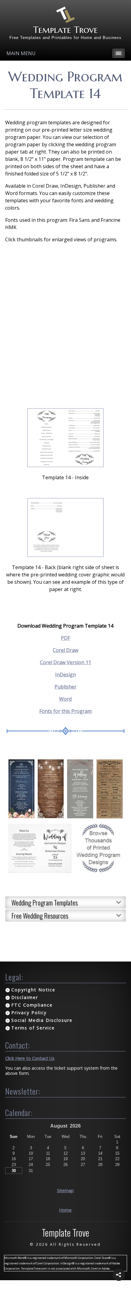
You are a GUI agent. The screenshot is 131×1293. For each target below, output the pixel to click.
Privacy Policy (29, 1012)
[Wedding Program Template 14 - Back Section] (65, 555)
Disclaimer (24, 997)
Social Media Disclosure (42, 1020)
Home (65, 1210)
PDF (65, 638)
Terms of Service (33, 1028)
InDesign (65, 674)
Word (65, 699)
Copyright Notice (33, 990)
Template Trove (65, 29)
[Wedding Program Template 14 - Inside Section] (65, 465)
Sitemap (65, 1190)
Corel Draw (65, 650)
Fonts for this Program (65, 711)
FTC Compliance (32, 1005)
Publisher (65, 686)
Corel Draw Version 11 (65, 662)
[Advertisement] (65, 325)
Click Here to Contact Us (30, 1058)
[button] (119, 1275)
